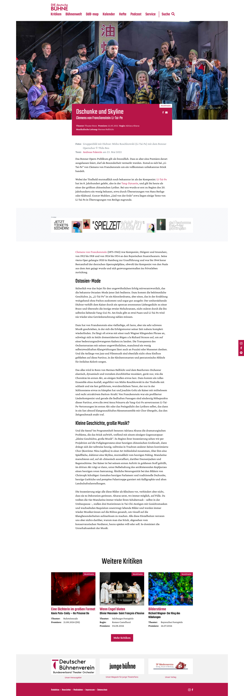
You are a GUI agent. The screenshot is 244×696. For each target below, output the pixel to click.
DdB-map (92, 14)
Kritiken (56, 14)
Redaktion (55, 690)
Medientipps (73, 7)
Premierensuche (112, 1)
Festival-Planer (112, 7)
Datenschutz (102, 690)
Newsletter (66, 690)
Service (150, 14)
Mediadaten (153, 7)
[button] (162, 112)
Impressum (90, 690)
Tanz (54, 1)
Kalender (109, 14)
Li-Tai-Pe (162, 179)
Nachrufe (72, 1)
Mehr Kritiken (122, 637)
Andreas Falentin (92, 151)
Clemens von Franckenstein (91, 251)
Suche (166, 14)
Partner (150, 1)
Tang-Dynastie (129, 183)
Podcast (135, 14)
